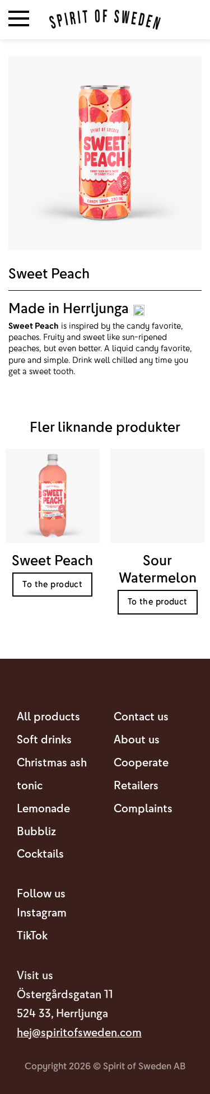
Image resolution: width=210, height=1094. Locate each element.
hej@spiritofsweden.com (79, 1032)
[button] (18, 19)
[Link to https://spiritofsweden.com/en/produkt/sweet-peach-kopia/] (157, 540)
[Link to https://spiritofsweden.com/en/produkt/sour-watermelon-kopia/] (53, 531)
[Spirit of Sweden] (105, 20)
